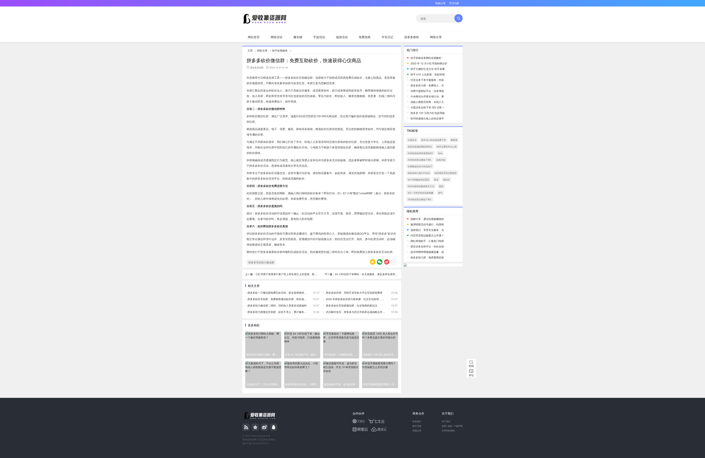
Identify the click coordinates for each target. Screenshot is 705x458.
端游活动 (342, 37)
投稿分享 (440, 3)
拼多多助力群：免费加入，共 (427, 85)
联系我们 (417, 421)
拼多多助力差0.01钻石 (419, 172)
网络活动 (276, 37)
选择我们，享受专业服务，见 (427, 230)
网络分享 (436, 37)
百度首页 (412, 139)
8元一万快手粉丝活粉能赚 (420, 192)
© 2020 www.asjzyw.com (256, 435)
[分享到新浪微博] (386, 262)
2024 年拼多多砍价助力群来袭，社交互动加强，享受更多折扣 (356, 299)
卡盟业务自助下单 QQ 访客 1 (427, 107)
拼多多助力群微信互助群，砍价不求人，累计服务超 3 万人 (277, 312)
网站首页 (254, 37)
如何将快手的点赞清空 (446, 172)
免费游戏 (364, 37)
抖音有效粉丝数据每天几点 (421, 186)
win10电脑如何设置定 (418, 179)
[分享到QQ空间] (372, 262)
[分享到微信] (379, 262)
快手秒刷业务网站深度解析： (427, 58)
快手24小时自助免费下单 (433, 139)
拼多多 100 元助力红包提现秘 (428, 113)
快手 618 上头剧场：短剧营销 (428, 74)
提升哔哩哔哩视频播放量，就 (427, 252)
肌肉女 (446, 179)
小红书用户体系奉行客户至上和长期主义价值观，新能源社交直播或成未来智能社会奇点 (305, 274)
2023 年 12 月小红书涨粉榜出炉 (429, 63)
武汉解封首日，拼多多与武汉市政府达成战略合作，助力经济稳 (356, 312)
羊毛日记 (387, 37)
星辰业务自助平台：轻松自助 (427, 246)
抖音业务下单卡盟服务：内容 (427, 80)
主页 (250, 50)
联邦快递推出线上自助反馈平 (427, 118)
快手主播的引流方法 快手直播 (428, 69)
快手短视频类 (280, 50)
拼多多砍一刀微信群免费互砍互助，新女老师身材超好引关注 (277, 292)
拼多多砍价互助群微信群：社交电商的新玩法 (351, 305)
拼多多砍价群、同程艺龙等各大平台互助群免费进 (354, 292)
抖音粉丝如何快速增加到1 (420, 153)
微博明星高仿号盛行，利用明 (427, 224)
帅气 (440, 192)
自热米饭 (440, 159)
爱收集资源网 (249, 439)
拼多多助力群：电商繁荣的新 (427, 257)
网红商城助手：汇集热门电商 (427, 241)
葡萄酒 (454, 139)
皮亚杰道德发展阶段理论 (420, 146)
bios (440, 153)
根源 (441, 186)
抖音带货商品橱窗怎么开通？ (427, 235)
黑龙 (436, 179)
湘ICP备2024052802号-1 (256, 443)
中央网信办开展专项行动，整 (427, 96)
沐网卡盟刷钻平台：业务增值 (427, 91)
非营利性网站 (448, 430)
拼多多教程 (411, 37)
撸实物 (297, 37)
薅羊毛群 (417, 425)
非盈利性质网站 (267, 439)
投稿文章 (417, 430)
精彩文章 (262, 50)
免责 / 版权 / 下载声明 (452, 425)
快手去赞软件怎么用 (447, 146)
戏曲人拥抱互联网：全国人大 (427, 102)
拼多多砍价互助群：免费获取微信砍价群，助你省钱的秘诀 (277, 299)
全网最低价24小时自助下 (420, 166)
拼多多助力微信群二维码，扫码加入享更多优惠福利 (277, 305)
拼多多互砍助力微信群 (261, 262)
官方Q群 (454, 3)
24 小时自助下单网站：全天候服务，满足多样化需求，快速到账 (371, 274)
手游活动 (319, 37)
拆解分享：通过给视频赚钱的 (427, 219)
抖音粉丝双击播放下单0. (420, 159)
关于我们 (446, 421)
